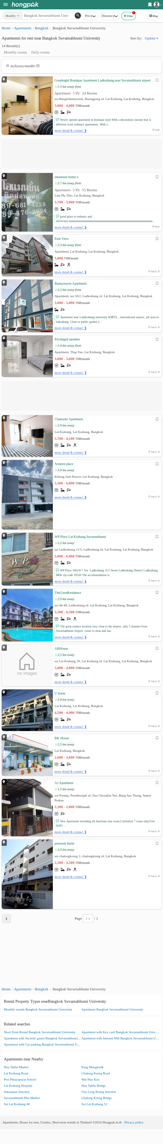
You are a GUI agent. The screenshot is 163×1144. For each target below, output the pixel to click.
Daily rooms (40, 52)
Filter (130, 15)
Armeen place (64, 464)
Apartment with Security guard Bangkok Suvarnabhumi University (48, 1038)
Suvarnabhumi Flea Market (22, 1098)
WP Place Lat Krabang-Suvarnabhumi (80, 536)
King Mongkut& (93, 1067)
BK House (62, 738)
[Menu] (5, 5)
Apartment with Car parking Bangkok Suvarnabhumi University (46, 1044)
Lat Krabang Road (16, 1073)
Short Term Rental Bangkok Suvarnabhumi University (40, 1032)
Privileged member (67, 339)
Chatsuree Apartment (69, 419)
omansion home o (66, 177)
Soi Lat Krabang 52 (94, 1104)
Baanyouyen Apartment (70, 283)
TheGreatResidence (68, 592)
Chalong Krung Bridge (97, 1098)
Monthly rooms (15, 52)
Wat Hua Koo (91, 1079)
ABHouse (61, 648)
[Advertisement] (81, 154)
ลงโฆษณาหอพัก (23, 66)
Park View (62, 238)
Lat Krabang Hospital (18, 1085)
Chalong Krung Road (96, 1073)
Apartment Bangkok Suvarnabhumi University (112, 1009)
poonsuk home (64, 843)
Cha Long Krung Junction (99, 1091)
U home (60, 693)
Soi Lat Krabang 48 (17, 1104)
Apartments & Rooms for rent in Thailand (25, 4)
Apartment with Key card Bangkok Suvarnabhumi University (122, 1032)
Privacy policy (133, 1122)
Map (155, 16)
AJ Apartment (64, 783)
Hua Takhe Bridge (94, 1085)
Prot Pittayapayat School (20, 1079)
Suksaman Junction (17, 1091)
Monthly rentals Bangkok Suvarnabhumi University (38, 1009)
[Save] (157, 80)
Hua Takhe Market (16, 1067)
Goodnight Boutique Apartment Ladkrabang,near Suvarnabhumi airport (102, 80)
